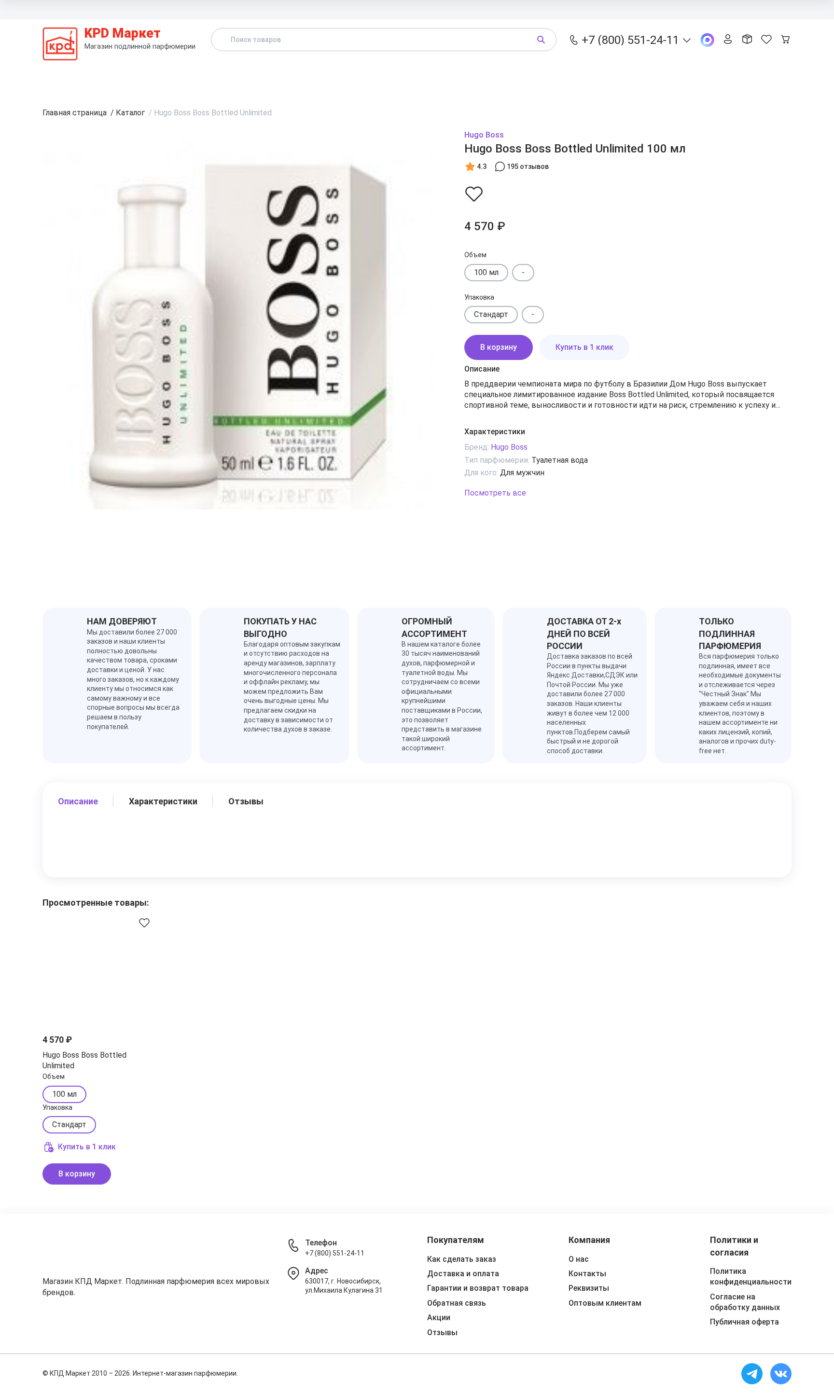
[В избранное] (474, 193)
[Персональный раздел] (728, 40)
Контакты (731, 9)
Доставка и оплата (556, 9)
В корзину (498, 347)
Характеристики (163, 801)
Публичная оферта (744, 1321)
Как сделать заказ (461, 1259)
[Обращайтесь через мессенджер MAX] (707, 40)
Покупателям (616, 9)
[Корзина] (786, 40)
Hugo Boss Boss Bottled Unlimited (84, 1060)
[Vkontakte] (781, 1373)
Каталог (232, 74)
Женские (390, 74)
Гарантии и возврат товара (477, 1288)
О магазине (773, 9)
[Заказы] (747, 40)
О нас (579, 1259)
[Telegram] (752, 1373)
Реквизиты (589, 1288)
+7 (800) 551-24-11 (334, 1253)
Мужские (472, 74)
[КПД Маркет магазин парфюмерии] (60, 39)
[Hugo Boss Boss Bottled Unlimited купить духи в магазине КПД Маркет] (100, 966)
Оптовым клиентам (676, 9)
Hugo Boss (484, 134)
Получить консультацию (738, 74)
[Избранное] (766, 40)
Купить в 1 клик (584, 347)
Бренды (311, 74)
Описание (78, 801)
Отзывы (624, 74)
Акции (549, 74)
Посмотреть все (495, 492)
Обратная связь (456, 1303)
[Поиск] (541, 39)
